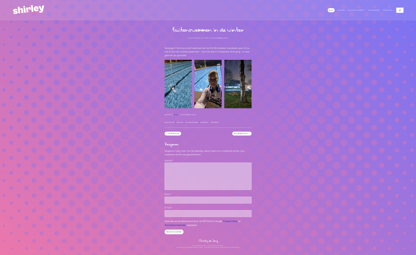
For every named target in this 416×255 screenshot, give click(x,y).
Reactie (169, 160)
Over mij (341, 10)
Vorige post (173, 133)
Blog (176, 115)
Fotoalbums (373, 10)
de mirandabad (192, 122)
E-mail (169, 207)
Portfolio (387, 10)
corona (179, 122)
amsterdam (170, 122)
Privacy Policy (230, 221)
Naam (168, 194)
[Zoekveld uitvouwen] (399, 10)
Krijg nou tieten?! (356, 10)
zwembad (204, 122)
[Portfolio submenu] (393, 10)
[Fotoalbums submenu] (380, 10)
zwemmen (214, 122)
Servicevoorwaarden (175, 225)
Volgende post (241, 133)
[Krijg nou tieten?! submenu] (365, 10)
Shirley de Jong (208, 240)
